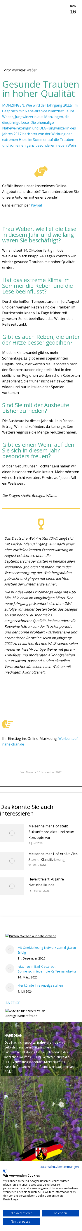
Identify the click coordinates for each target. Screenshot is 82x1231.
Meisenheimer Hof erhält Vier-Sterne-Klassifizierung (53, 856)
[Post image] (12, 833)
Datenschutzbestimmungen (59, 1167)
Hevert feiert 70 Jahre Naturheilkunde (46, 882)
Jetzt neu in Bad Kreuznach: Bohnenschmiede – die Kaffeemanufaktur (46, 968)
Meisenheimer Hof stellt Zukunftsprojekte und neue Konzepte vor (51, 832)
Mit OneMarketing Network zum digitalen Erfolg (46, 949)
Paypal (36, 205)
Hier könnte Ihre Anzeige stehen (40, 985)
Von (27, 772)
